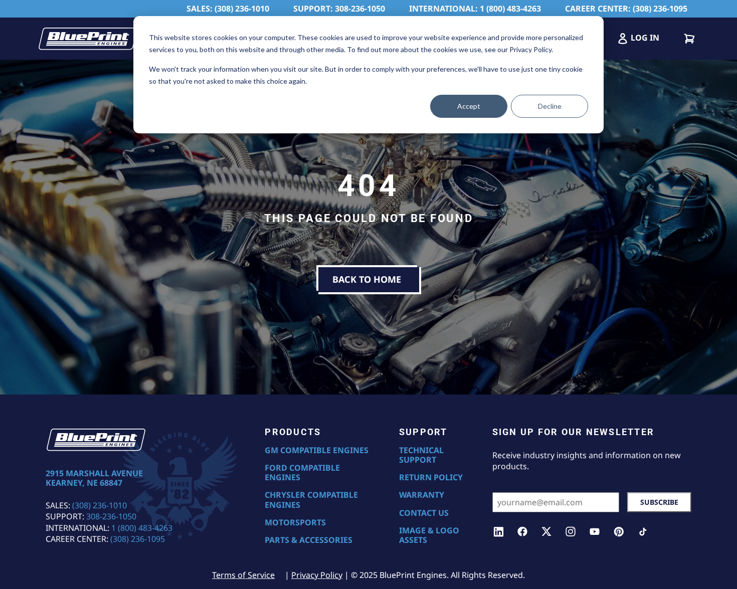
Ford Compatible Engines (302, 472)
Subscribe (659, 502)
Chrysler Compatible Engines (311, 499)
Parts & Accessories (308, 540)
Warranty (421, 495)
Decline (550, 106)
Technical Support (421, 455)
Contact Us (424, 513)
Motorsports (295, 522)
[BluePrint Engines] (88, 39)
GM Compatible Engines (316, 450)
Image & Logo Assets (429, 535)
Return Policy (431, 477)
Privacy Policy (316, 574)
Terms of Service (243, 574)
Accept (468, 106)
